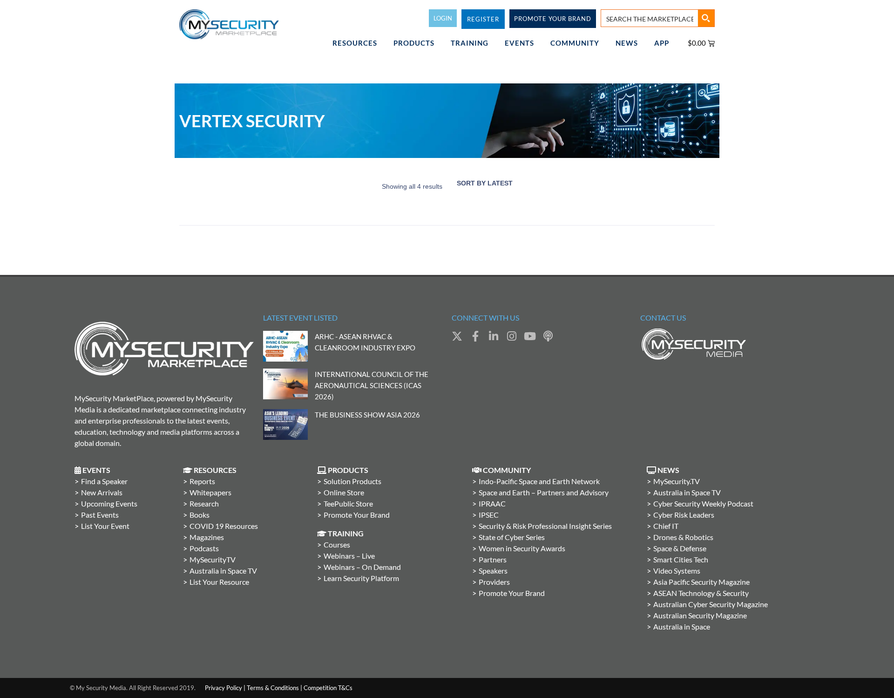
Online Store (344, 492)
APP (661, 43)
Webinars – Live (349, 555)
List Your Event (105, 525)
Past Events (100, 514)
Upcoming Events (109, 503)
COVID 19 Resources (224, 525)
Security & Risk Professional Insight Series (545, 525)
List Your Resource (219, 581)
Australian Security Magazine (700, 615)
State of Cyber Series (512, 537)
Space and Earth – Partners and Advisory (544, 492)
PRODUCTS (413, 43)
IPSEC (489, 514)
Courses (337, 544)
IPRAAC (492, 503)
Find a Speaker (104, 481)
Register (483, 19)
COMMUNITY (574, 43)
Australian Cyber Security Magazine (710, 604)
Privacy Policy (223, 687)
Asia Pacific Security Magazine (701, 581)
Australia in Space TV (223, 570)
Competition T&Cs (328, 687)
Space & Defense (679, 548)
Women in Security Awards (522, 548)
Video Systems (676, 570)
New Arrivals (101, 492)
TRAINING (469, 43)
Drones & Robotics (683, 537)
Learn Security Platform (361, 578)
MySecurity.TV (676, 481)
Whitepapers (210, 492)
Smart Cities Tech (680, 559)
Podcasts (204, 548)
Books (200, 514)
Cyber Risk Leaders (683, 514)
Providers (494, 581)
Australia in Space (681, 626)
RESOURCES (354, 43)
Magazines (207, 537)
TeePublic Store (348, 503)
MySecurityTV (213, 559)
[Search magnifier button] (706, 18)
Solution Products (352, 481)
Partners (493, 559)
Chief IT (665, 525)
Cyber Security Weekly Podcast (703, 503)
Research (204, 503)
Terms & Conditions (273, 687)
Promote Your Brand (357, 514)
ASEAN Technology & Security (701, 593)
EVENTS (519, 43)
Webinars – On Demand (362, 566)
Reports (202, 481)
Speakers (493, 570)
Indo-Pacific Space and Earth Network (539, 481)
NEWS (627, 43)
